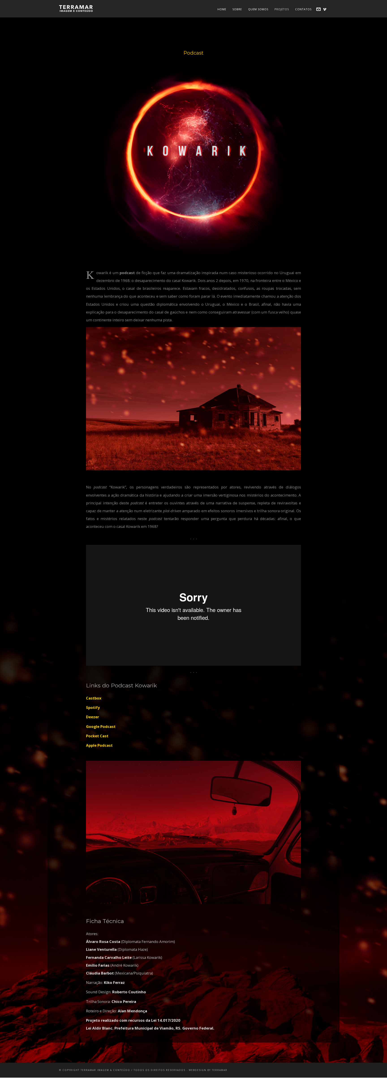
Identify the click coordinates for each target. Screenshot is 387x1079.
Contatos (303, 9)
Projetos (282, 9)
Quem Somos (258, 9)
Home (221, 9)
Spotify (93, 707)
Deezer (92, 716)
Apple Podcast (99, 745)
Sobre (237, 9)
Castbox (93, 698)
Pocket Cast (97, 735)
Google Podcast (101, 726)
